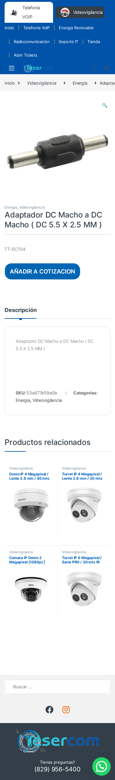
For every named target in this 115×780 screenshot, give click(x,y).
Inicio (9, 27)
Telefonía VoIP (36, 27)
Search (94, 68)
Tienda (93, 41)
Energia (80, 83)
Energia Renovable (76, 27)
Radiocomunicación (32, 41)
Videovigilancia (41, 83)
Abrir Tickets (25, 55)
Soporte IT (68, 41)
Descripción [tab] (20, 310)
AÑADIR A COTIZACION (42, 271)
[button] (104, 105)
